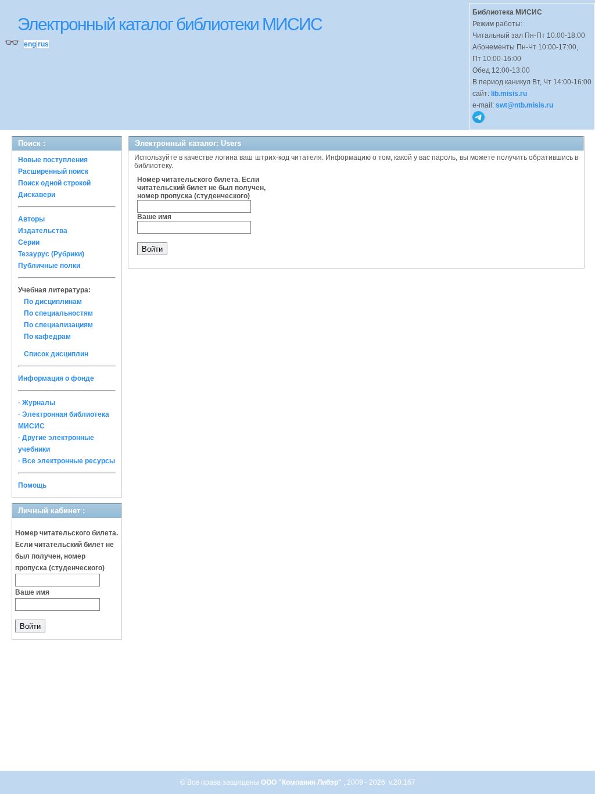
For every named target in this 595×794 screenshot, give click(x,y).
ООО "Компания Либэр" (302, 782)
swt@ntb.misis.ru (524, 105)
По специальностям (58, 313)
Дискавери (36, 195)
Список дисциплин (56, 354)
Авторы (31, 219)
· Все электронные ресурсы (66, 461)
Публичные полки (49, 266)
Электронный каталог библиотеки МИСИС (169, 24)
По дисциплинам (53, 302)
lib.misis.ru (509, 94)
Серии (29, 242)
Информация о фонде (56, 378)
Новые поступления (53, 160)
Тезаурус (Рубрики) (51, 254)
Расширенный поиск (53, 171)
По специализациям (58, 325)
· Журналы (36, 403)
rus (43, 44)
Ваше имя (32, 592)
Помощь (32, 485)
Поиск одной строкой (54, 183)
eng (30, 44)
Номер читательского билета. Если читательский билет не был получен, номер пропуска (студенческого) (201, 188)
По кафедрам (47, 336)
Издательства (42, 231)
